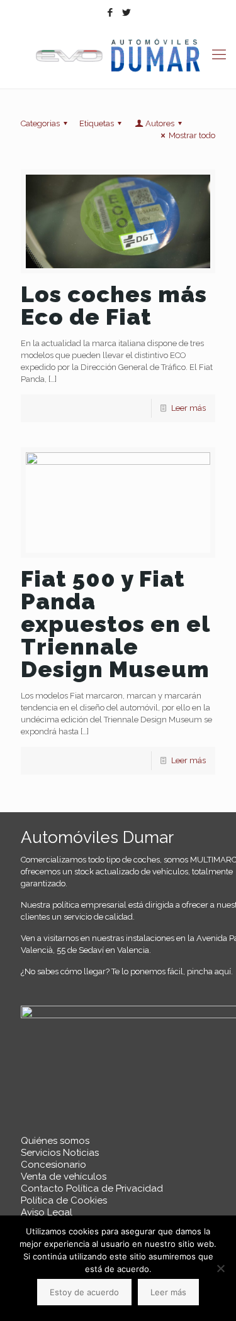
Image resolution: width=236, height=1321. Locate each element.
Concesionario (53, 1164)
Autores (159, 123)
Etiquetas (96, 123)
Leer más (188, 408)
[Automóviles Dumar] (118, 55)
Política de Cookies (64, 1200)
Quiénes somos (55, 1140)
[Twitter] (126, 12)
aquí (223, 971)
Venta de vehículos (63, 1176)
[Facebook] (109, 12)
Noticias (81, 1152)
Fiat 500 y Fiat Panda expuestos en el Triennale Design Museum (115, 623)
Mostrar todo (192, 135)
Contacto (42, 1188)
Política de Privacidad (114, 1188)
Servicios (40, 1152)
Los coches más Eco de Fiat (114, 305)
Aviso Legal (46, 1212)
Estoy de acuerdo (84, 1292)
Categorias (40, 123)
